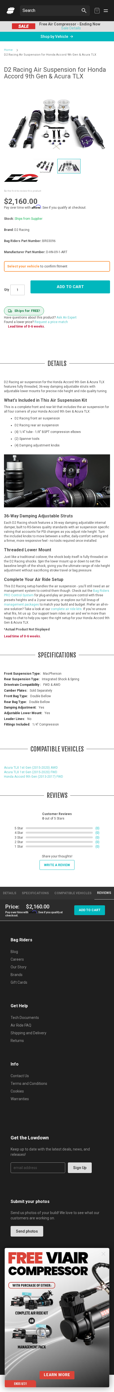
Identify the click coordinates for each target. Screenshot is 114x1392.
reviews (104, 893)
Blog (14, 952)
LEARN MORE (57, 1375)
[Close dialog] (103, 1254)
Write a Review (57, 865)
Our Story (19, 967)
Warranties (20, 1099)
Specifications (35, 893)
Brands (17, 975)
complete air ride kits (66, 609)
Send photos (27, 1231)
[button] (45, 166)
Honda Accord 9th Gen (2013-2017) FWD (33, 776)
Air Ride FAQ (21, 1025)
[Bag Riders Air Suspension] (10, 10)
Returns (17, 1041)
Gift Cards (19, 982)
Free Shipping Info (58, 28)
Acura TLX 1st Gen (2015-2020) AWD (31, 767)
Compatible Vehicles (72, 893)
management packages (21, 604)
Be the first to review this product (22, 191)
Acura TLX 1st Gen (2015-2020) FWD (30, 772)
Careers (17, 959)
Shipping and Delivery (28, 1033)
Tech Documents (25, 1017)
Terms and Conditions (29, 1083)
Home (8, 50)
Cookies (17, 1091)
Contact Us (20, 1076)
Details (9, 893)
